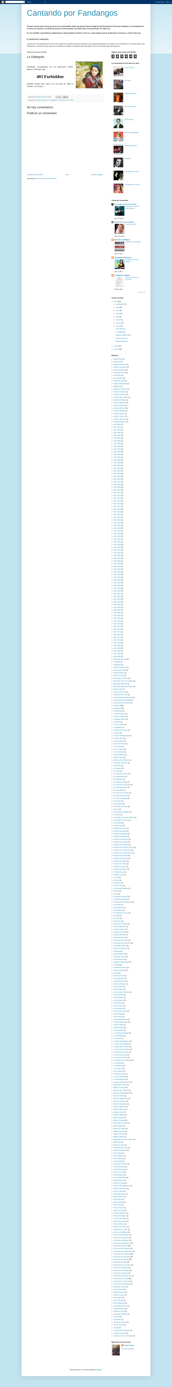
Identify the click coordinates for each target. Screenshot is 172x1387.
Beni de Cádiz (119, 675)
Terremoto (117, 1319)
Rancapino (118, 1298)
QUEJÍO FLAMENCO (122, 240)
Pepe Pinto (118, 1199)
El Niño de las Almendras (123, 853)
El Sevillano (118, 910)
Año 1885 (117, 435)
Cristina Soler (118, 738)
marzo (118, 320)
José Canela (118, 987)
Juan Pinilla (118, 1014)
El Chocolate (118, 790)
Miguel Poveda (119, 1134)
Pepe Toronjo (118, 1208)
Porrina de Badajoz (132, 133)
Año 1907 (117, 482)
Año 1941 (117, 569)
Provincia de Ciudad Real (123, 1251)
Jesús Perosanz (119, 981)
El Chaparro (118, 779)
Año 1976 (117, 635)
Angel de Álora (119, 381)
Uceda (116, 1328)
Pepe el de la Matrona (122, 1186)
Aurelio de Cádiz (120, 670)
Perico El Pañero (120, 1216)
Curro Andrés (118, 741)
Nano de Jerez (119, 1145)
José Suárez (118, 1008)
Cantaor (116, 706)
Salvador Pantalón (120, 1314)
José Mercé (118, 1003)
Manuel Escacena (120, 1104)
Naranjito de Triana (121, 1148)
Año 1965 (117, 613)
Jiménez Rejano (131, 93)
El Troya (128, 80)
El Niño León (118, 875)
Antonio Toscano (120, 419)
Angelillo (117, 386)
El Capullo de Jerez (121, 774)
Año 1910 (117, 490)
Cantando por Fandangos (72, 12)
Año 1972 (117, 624)
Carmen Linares (119, 716)
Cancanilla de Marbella (122, 700)
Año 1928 (117, 534)
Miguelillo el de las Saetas (123, 1139)
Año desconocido (120, 659)
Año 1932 (117, 545)
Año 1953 (117, 599)
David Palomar (119, 755)
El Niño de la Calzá (121, 842)
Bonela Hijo (118, 689)
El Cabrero (117, 768)
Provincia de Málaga (121, 1270)
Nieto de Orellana (120, 1150)
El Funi (116, 809)
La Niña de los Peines (122, 1049)
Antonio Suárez (119, 416)
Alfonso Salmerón (120, 367)
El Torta (116, 916)
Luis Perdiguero (119, 1079)
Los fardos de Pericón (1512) (125, 204)
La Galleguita (53, 100)
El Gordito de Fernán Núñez (124, 817)
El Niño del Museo (120, 869)
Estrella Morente (120, 935)
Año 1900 (117, 465)
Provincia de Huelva (121, 1259)
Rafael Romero (119, 1292)
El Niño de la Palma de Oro (123, 847)
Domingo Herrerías (121, 763)
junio (118, 310)
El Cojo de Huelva (120, 796)
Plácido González (120, 1227)
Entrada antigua (97, 175)
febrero (118, 323)
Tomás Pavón (118, 1325)
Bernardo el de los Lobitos (123, 681)
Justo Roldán (118, 1030)
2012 (116, 349)
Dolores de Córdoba (121, 760)
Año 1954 (117, 602)
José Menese (118, 1000)
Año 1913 (117, 498)
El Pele (116, 880)
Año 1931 (117, 542)
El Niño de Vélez (120, 867)
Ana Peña (117, 375)
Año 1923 (117, 520)
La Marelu (117, 1038)
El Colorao (117, 801)
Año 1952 (117, 596)
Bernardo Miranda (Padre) (123, 686)
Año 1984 (117, 648)
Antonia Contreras (120, 389)
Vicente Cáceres (120, 1333)
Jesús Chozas (119, 976)
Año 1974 (117, 629)
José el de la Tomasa (121, 992)
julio (117, 307)
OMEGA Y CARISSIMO (133, 242)
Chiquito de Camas (121, 730)
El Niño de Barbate (120, 834)
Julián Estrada (119, 1028)
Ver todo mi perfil (127, 1349)
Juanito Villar (118, 1025)
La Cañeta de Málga (121, 1033)
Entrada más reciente (35, 175)
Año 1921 (117, 514)
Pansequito (118, 1161)
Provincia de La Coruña (65, 100)
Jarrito (116, 973)
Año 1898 (117, 460)
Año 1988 (117, 654)
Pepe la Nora (118, 1191)
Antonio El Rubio (120, 400)
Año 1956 (117, 607)
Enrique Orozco (119, 929)
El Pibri (116, 891)
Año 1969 (117, 621)
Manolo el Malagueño (122, 1093)
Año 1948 (38, 100)
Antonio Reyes (119, 414)
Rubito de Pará (119, 1311)
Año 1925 (117, 525)
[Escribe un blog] (59, 97)
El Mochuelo (118, 826)
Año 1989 (117, 656)
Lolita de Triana (119, 1074)
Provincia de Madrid (121, 1268)
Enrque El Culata (120, 932)
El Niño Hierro (119, 872)
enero (118, 326)
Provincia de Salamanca (122, 1276)
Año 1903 (117, 471)
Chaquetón (118, 727)
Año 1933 (117, 547)
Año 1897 (117, 457)
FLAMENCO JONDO (122, 275)
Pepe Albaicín (119, 1175)
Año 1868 (117, 424)
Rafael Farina (118, 1289)
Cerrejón (117, 722)
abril (117, 317)
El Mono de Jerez (120, 828)
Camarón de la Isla (131, 171)
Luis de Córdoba (120, 1077)
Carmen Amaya (119, 714)
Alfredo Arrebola (119, 370)
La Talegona (118, 1066)
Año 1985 (117, 651)
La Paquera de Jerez (132, 184)
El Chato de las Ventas (122, 785)
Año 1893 (117, 449)
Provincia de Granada (122, 1257)
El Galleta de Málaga (121, 812)
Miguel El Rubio (119, 1128)
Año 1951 (117, 594)
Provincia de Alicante (121, 1235)
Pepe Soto (117, 1205)
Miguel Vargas (119, 1137)
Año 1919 (117, 509)
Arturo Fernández (120, 667)
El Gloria (117, 815)
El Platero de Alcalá (121, 897)
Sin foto (116, 1317)
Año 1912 (117, 495)
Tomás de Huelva (120, 1322)
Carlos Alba (118, 711)
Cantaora (45, 100)
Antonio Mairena (120, 403)
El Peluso (117, 883)
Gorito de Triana (119, 957)
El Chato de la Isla (120, 782)
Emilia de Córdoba (120, 924)
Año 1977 (117, 637)
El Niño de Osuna (120, 861)
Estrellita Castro (119, 937)
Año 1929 (117, 536)
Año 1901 (117, 468)
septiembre (120, 304)
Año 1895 (117, 452)
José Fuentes (129, 68)
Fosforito (128, 159)
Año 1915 (117, 501)
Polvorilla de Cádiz (120, 1229)
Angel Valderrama (120, 384)
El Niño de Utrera (120, 864)
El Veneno (117, 921)
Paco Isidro (118, 1153)
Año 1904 (117, 474)
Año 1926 (117, 528)
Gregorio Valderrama (123, 335)
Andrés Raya (129, 1345)
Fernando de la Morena (122, 943)
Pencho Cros (118, 1172)
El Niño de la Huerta (121, 845)
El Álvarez (117, 765)
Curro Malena (119, 752)
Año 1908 (117, 484)
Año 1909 (117, 487)
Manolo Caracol (130, 106)
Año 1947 (117, 583)
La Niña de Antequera (122, 1041)
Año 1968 (117, 618)
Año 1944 (117, 575)
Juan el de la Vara (120, 1011)
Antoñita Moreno (120, 422)
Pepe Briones (118, 1180)
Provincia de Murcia (121, 1273)
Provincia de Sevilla (121, 1279)
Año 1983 (117, 645)
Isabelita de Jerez (120, 967)
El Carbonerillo (119, 776)
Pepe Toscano (119, 1210)
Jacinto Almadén (120, 970)
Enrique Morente (131, 146)
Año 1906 (117, 479)
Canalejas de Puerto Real (123, 697)
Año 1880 (117, 433)
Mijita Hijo (117, 1142)
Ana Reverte (118, 378)
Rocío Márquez (119, 1303)
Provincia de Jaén (120, 1262)
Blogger (99, 1370)
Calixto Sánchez (120, 692)
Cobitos (116, 733)
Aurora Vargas (119, 673)
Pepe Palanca (119, 1197)
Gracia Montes (119, 959)
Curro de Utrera (119, 744)
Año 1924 (117, 523)
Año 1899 (117, 463)
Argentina (117, 665)
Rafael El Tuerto (119, 1287)
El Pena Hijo (118, 886)
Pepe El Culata (119, 1183)
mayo (118, 313)
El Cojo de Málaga (120, 798)
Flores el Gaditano (120, 948)
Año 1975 (117, 632)
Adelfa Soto (118, 359)
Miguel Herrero (119, 1131)
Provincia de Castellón (122, 1248)
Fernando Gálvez (120, 946)
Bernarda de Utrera (121, 678)
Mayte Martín (118, 1126)
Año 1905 (117, 476)
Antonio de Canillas (121, 397)
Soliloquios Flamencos (123, 258)
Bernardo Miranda (120, 684)
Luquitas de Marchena (122, 1082)
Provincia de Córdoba (122, 1254)
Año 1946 (117, 580)
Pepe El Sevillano (120, 1188)
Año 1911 (117, 493)
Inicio (67, 175)
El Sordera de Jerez (121, 913)
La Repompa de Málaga (122, 1060)
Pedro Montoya (119, 1167)
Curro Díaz (117, 746)
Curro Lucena (119, 749)
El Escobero (129, 119)
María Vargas (118, 1118)
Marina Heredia (119, 1120)
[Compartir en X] (62, 97)
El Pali (116, 877)
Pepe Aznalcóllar (120, 1178)
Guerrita (116, 965)
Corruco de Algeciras (121, 736)
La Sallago (117, 1063)
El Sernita (117, 905)
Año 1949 (117, 588)
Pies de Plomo (119, 1224)
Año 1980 (117, 643)
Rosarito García (119, 1309)
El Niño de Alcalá (120, 831)
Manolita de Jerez (120, 1085)
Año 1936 (117, 555)
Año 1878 (117, 430)
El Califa (117, 771)
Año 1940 (117, 566)
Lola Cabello (118, 1071)
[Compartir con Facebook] (64, 97)
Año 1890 (117, 444)
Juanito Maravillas (120, 1019)
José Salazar (118, 1006)
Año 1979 (117, 640)
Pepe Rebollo (119, 1202)
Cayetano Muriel (120, 719)
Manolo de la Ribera (121, 1090)
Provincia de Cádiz (120, 1246)
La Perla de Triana (120, 1057)
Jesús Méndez (119, 978)
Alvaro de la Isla (119, 373)
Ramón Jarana (119, 1295)
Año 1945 (117, 577)
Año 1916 (117, 504)
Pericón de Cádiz (120, 1218)
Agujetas (117, 362)
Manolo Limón (119, 1096)
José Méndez (120, 329)
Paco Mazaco (118, 1156)
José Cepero (118, 989)
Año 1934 (117, 550)
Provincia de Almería (121, 1238)
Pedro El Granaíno (120, 1164)
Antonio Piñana (119, 405)
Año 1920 (117, 512)
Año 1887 (117, 438)
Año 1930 (117, 539)
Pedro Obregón (119, 1169)
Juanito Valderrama (121, 1022)
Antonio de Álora (120, 394)
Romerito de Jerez (120, 1306)
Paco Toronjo (118, 1159)
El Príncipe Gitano (120, 899)
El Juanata (117, 823)
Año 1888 (117, 441)
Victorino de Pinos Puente (123, 1336)
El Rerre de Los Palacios (123, 902)
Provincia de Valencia (121, 1281)
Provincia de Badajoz (121, 1240)
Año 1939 (117, 564)
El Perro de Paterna (121, 888)
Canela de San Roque (122, 703)
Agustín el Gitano (120, 364)
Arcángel (117, 662)
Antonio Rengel (119, 411)
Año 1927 (117, 531)
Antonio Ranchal (120, 408)
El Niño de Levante (121, 856)
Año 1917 (117, 506)
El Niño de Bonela (120, 836)
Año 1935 (117, 553)
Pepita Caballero (120, 1213)
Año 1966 (117, 615)
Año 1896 (117, 455)
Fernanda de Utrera (121, 940)
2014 (116, 301)
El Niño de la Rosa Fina (122, 850)
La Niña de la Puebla (121, 1047)
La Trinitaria (118, 1068)
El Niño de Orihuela (121, 858)
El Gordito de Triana (121, 820)
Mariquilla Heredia (120, 1123)
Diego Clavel (118, 757)
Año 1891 (117, 446)
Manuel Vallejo (119, 1115)
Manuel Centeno (120, 1101)
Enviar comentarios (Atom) (47, 178)
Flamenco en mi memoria (124, 222)
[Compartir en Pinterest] (67, 97)
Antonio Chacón (121, 338)
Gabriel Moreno (119, 954)
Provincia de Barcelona (122, 1243)
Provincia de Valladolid (122, 1284)
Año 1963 (117, 610)
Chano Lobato (119, 725)
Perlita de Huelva (120, 1221)
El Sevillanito (118, 907)
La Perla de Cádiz (120, 1055)
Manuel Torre (118, 1112)
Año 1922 (117, 517)
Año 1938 (117, 561)
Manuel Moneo (119, 1109)
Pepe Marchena (119, 1194)
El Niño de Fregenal (121, 839)
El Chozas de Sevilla (121, 793)
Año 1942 (117, 572)
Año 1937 (117, 558)
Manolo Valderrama (121, 1098)
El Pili (116, 894)
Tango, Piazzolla (131, 224)
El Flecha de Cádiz (120, 806)
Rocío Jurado (118, 1300)
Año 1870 (117, 427)
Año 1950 (117, 591)
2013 (116, 346)
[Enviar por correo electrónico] (56, 97)
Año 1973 (117, 626)
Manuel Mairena (122, 341)
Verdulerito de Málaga (122, 1330)
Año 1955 (117, 605)
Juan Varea (118, 1017)
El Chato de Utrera (120, 787)
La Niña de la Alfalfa (121, 1044)
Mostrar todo (141, 292)
